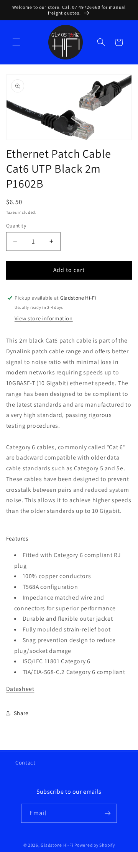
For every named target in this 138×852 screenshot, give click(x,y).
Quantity (16, 225)
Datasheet (20, 689)
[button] (16, 42)
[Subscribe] (108, 813)
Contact (25, 762)
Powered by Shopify (94, 845)
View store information (44, 318)
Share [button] (21, 713)
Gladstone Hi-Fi (57, 845)
